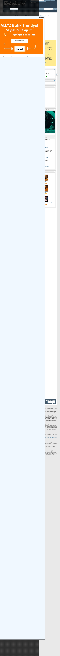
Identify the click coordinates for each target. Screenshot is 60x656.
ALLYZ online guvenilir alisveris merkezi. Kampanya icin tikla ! (19, 55)
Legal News (49, 400)
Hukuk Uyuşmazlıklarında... (41, 153)
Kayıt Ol (53, 0)
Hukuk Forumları (14, 9)
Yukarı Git (53, 403)
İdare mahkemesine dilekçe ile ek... (42, 147)
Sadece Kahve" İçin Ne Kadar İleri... (42, 166)
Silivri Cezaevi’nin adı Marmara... (42, 141)
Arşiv (50, 403)
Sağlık (53, 437)
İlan (40, 9)
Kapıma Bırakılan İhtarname (41, 161)
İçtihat (53, 400)
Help (48, 0)
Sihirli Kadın (49, 437)
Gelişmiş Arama (53, 10)
